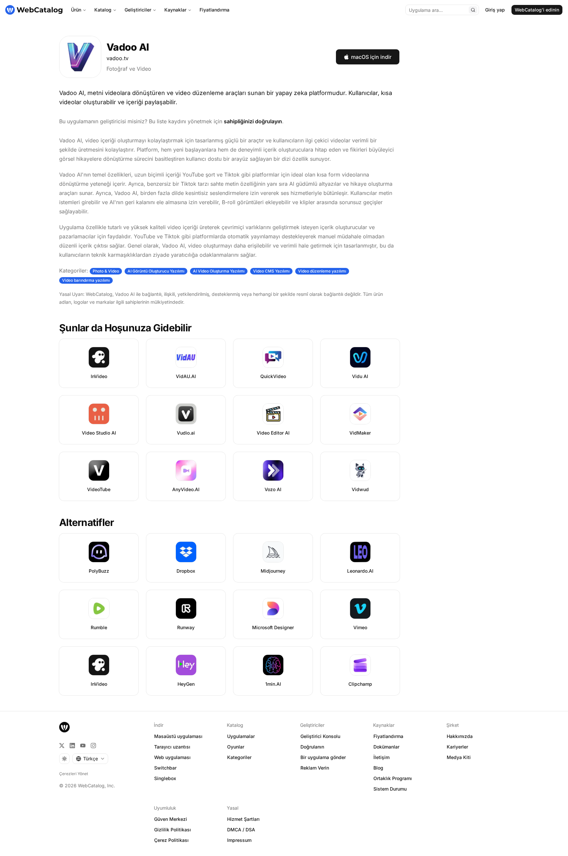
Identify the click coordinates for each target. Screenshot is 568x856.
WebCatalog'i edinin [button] (537, 9)
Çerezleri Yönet (73, 773)
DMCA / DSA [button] (241, 829)
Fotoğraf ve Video (128, 68)
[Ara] (473, 10)
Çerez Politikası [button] (171, 840)
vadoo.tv (117, 58)
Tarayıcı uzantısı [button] (172, 746)
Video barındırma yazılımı (86, 280)
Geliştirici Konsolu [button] (320, 736)
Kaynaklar (175, 9)
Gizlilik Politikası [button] (172, 829)
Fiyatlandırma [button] (388, 736)
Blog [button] (378, 768)
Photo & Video (106, 271)
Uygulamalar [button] (241, 736)
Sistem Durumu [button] (390, 789)
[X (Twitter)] (61, 745)
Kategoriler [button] (239, 757)
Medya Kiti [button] (459, 757)
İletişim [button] (381, 757)
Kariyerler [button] (457, 746)
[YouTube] (82, 745)
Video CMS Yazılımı (271, 271)
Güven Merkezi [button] (170, 819)
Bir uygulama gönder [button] (323, 757)
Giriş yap (495, 9)
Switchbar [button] (165, 768)
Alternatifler (86, 522)
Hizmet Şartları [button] (243, 819)
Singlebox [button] (165, 778)
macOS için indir (371, 57)
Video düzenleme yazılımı (322, 271)
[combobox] (90, 758)
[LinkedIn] (72, 745)
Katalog (102, 9)
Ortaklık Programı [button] (392, 778)
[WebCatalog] (64, 727)
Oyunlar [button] (235, 746)
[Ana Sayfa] (33, 10)
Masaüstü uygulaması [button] (178, 736)
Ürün (76, 9)
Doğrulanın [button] (312, 746)
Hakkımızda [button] (460, 736)
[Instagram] (93, 745)
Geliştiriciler (138, 9)
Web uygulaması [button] (172, 757)
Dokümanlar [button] (386, 746)
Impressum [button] (239, 840)
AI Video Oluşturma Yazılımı (219, 271)
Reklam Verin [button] (314, 768)
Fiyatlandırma (214, 9)
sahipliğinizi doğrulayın (253, 121)
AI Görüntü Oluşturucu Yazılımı (156, 271)
